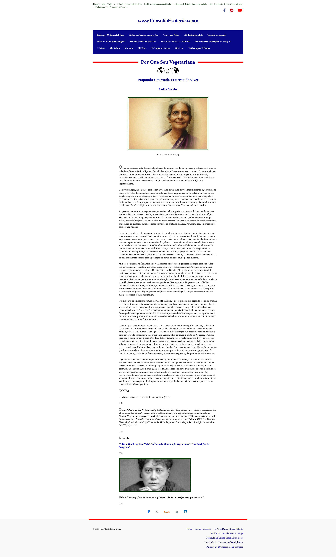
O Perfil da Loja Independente (129, 4)
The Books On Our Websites (143, 41)
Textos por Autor (171, 35)
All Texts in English (193, 35)
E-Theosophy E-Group (199, 48)
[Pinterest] (231, 10)
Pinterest (179, 48)
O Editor (101, 48)
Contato (129, 48)
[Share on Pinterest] (177, 512)
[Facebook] (224, 10)
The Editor (115, 48)
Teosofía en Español (217, 35)
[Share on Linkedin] (185, 512)
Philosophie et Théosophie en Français (111, 7)
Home (95, 4)
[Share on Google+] (166, 512)
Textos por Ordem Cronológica (143, 35)
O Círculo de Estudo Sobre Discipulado (190, 4)
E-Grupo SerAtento (160, 48)
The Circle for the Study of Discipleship (225, 4)
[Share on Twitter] (156, 512)
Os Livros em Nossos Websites (175, 41)
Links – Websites (108, 4)
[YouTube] (240, 10)
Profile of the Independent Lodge (158, 4)
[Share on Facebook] (148, 512)
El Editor (142, 48)
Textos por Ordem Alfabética (110, 35)
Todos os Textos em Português (111, 41)
